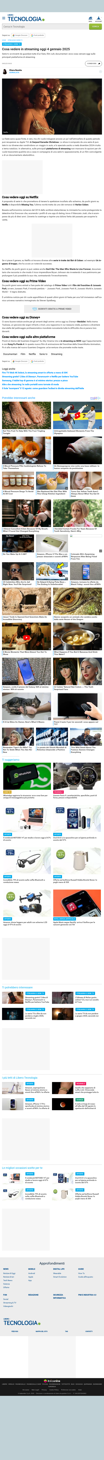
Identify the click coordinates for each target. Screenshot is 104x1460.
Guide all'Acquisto (85, 1277)
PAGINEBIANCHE (54, 1384)
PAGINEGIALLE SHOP (34, 1384)
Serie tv (43, 354)
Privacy (44, 1390)
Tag (66, 1331)
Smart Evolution (60, 1277)
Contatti (88, 1331)
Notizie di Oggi (9, 1273)
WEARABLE (58, 792)
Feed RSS (15, 1331)
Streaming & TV (9, 1303)
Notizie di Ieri (8, 1277)
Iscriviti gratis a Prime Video (54, 309)
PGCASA (45, 1384)
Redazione (33, 1295)
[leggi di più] (100, 71)
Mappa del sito (42, 1331)
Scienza (6, 1284)
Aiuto (80, 1390)
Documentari (10, 354)
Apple (30, 1277)
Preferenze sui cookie (68, 1390)
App (30, 1280)
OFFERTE (7, 834)
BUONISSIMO (97, 1384)
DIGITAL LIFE (58, 1269)
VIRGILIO (11, 1384)
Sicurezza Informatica (59, 1296)
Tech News (7, 1280)
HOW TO (7, 792)
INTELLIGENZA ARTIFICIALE (64, 919)
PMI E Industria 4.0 (87, 1295)
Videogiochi (8, 1306)
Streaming (56, 354)
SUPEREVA (52, 1386)
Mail (90, 21)
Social (5, 1299)
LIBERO (4, 1384)
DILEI (72, 1384)
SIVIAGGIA (79, 1384)
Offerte (6, 1287)
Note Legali (35, 1390)
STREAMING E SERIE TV (15, 40)
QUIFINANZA (88, 1384)
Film (23, 354)
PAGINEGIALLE (20, 1384)
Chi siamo (25, 1390)
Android (31, 1273)
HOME (4, 40)
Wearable (57, 1273)
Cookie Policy (54, 1390)
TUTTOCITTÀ (65, 1384)
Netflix (32, 354)
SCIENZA (80, 1100)
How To (81, 1273)
